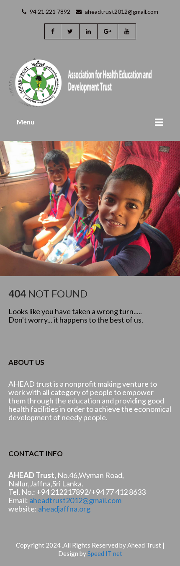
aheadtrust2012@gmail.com (121, 11)
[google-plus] (107, 31)
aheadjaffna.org (64, 508)
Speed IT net (104, 553)
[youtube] (127, 31)
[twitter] (70, 31)
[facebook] (52, 31)
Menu (25, 122)
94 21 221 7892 (49, 11)
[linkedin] (88, 31)
